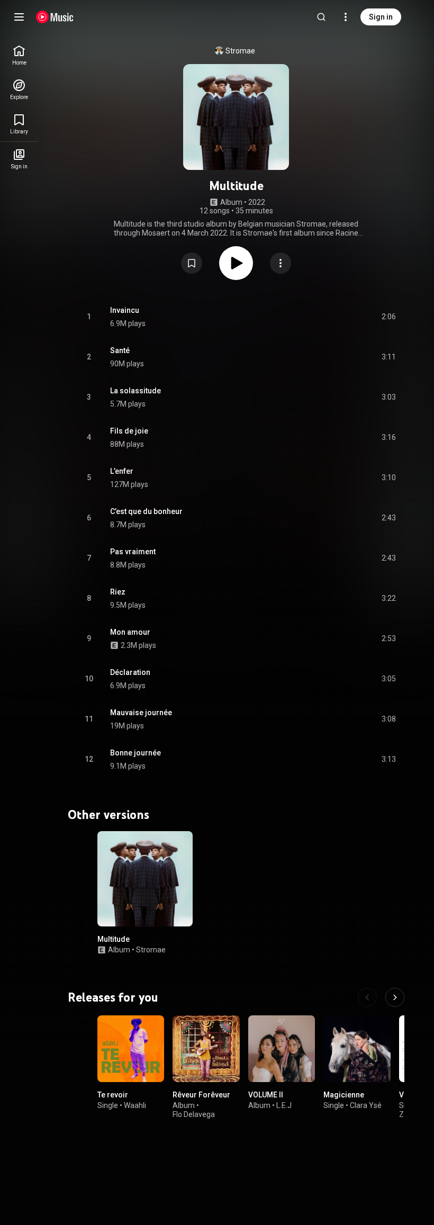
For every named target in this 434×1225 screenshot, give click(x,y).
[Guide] (19, 17)
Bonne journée (135, 753)
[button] (191, 263)
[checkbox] (388, 317)
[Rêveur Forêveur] (206, 1048)
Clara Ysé (366, 1105)
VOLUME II (265, 1095)
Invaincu (124, 310)
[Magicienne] (356, 1048)
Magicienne (343, 1095)
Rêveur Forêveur (201, 1095)
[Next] (395, 997)
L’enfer (121, 471)
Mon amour (130, 632)
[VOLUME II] (281, 1048)
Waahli (135, 1105)
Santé (120, 350)
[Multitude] (145, 878)
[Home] (55, 17)
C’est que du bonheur (146, 511)
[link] (19, 55)
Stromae (240, 51)
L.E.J (284, 1105)
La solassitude (135, 390)
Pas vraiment (133, 551)
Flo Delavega (194, 1114)
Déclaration (130, 672)
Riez (117, 592)
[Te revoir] (130, 1048)
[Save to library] (191, 263)
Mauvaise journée (141, 712)
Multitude (113, 939)
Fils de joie (129, 431)
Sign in (381, 17)
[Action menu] (280, 263)
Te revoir (112, 1095)
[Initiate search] (321, 16)
